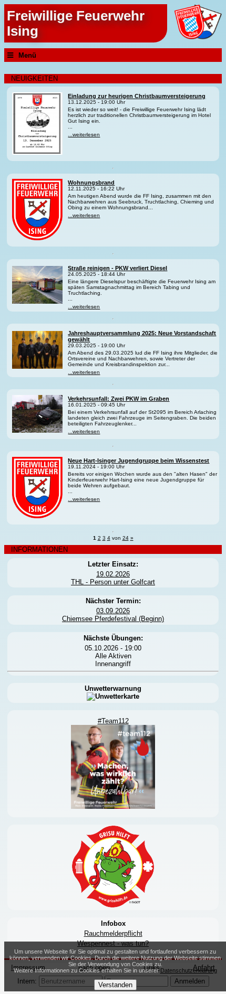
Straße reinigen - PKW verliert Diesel (117, 268)
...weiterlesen (84, 134)
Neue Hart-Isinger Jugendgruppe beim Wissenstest (138, 460)
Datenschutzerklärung (188, 970)
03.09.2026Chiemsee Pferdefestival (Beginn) (113, 615)
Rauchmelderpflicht (113, 933)
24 (125, 538)
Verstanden (115, 985)
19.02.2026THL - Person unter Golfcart (113, 578)
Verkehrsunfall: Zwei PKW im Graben (118, 399)
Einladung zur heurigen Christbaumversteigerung (137, 96)
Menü (27, 55)
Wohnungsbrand (91, 182)
